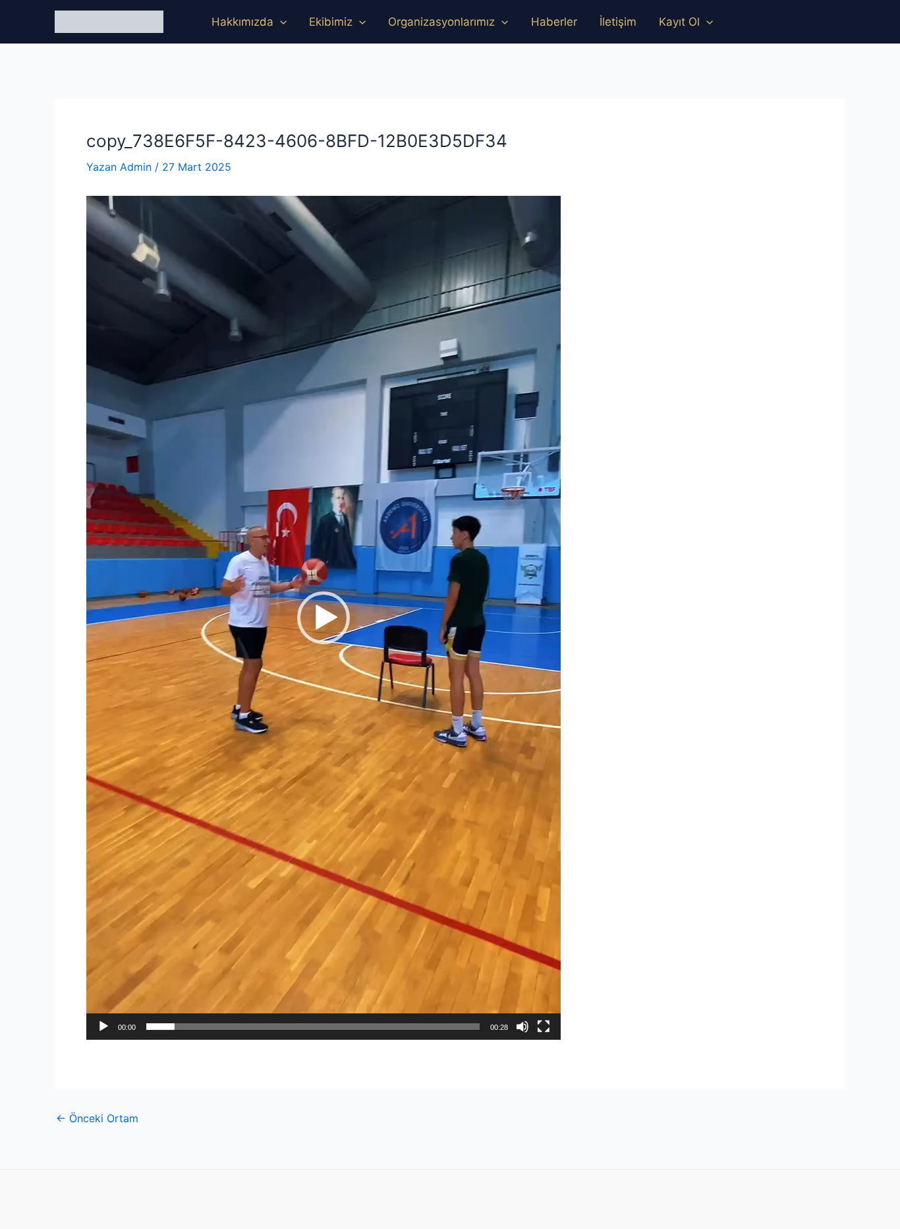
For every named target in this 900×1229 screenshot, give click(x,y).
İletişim (618, 21)
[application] (323, 618)
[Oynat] (103, 1026)
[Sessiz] (522, 1026)
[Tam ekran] (543, 1026)
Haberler (554, 21)
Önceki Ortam (97, 1118)
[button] (280, 22)
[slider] (313, 1026)
